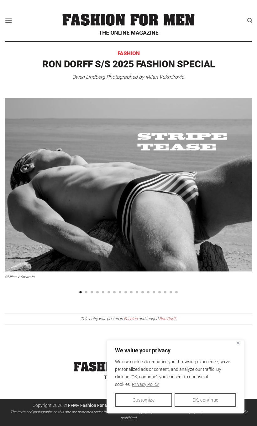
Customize (144, 399)
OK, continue (205, 399)
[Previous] (17, 191)
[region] (175, 376)
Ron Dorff (167, 318)
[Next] (239, 191)
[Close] (238, 343)
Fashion (129, 53)
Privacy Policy (145, 384)
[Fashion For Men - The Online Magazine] (128, 20)
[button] (8, 20)
